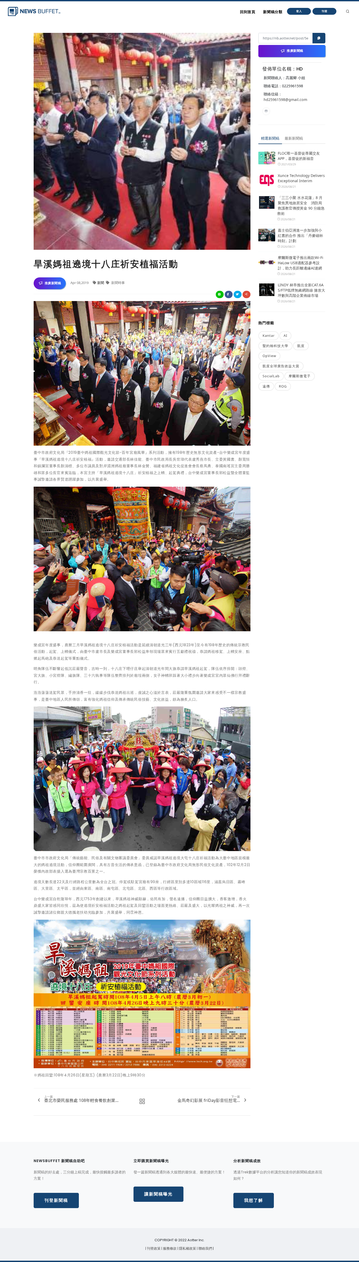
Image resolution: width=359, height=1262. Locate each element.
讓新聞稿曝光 (158, 1194)
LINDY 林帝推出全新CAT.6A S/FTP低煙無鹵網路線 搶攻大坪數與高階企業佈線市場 (301, 290)
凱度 (301, 345)
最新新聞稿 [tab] (294, 138)
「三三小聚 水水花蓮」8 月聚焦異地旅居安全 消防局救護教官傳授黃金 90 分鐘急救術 (301, 205)
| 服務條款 (169, 1248)
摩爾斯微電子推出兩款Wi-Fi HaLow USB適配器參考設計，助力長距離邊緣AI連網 (300, 263)
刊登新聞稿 (56, 1200)
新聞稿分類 (272, 11)
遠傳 (266, 386)
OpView (269, 355)
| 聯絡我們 (205, 1248)
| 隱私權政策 (187, 1248)
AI (285, 335)
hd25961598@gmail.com (285, 99)
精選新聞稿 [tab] (270, 138)
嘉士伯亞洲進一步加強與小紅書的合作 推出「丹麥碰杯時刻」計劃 (300, 235)
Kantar (269, 335)
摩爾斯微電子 (300, 376)
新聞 (101, 282)
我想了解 (253, 1200)
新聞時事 (117, 282)
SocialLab (271, 376)
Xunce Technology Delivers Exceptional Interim (301, 178)
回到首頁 (247, 11)
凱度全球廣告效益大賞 (281, 366)
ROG (283, 386)
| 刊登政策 (153, 1248)
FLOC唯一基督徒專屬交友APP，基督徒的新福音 (299, 156)
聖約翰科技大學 (275, 345)
